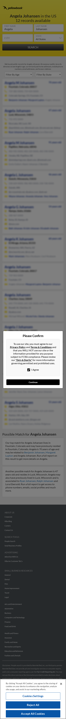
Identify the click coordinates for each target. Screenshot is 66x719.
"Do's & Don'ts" (24, 360)
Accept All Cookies (33, 713)
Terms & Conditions (41, 347)
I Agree (35, 369)
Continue (33, 382)
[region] (33, 699)
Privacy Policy (18, 347)
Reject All (33, 705)
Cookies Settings (33, 696)
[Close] (61, 683)
